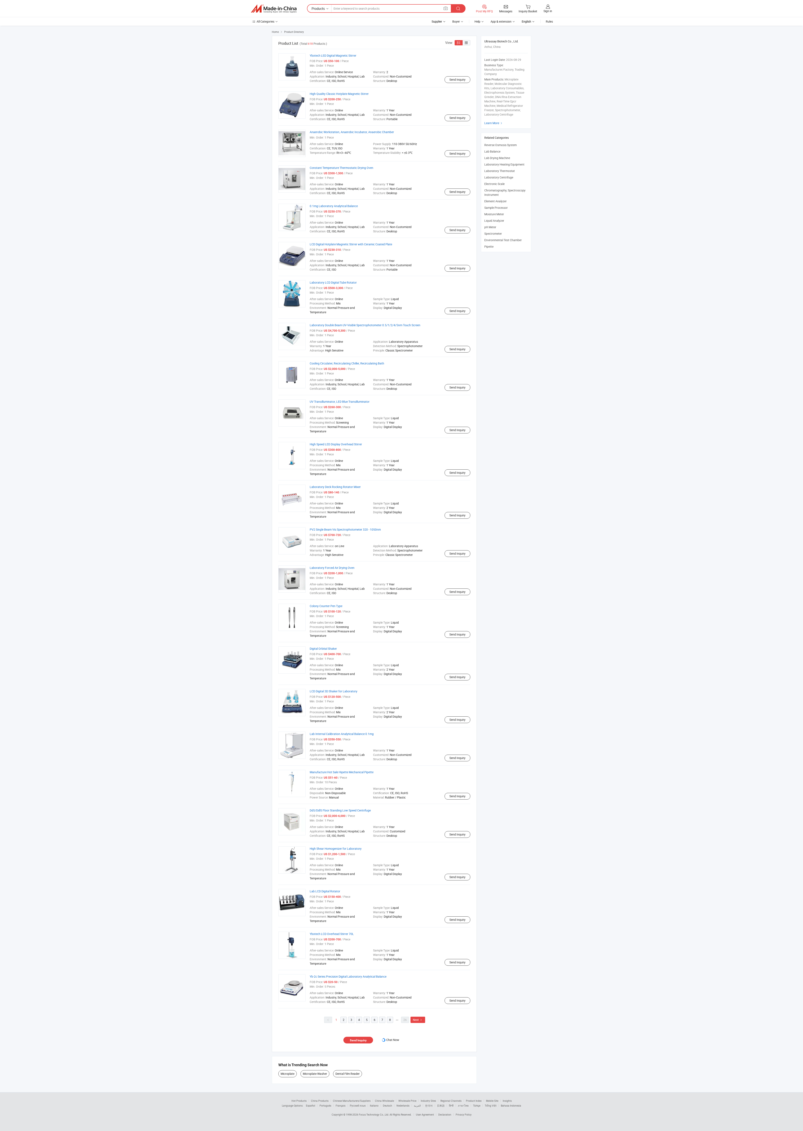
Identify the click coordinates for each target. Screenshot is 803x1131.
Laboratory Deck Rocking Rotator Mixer (335, 487)
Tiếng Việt (490, 1105)
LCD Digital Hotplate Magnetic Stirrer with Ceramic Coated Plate (351, 244)
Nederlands (402, 1105)
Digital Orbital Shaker (323, 649)
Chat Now (392, 1040)
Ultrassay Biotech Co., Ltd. (501, 41)
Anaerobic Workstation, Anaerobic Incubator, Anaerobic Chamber (352, 132)
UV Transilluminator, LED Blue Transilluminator (340, 402)
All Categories (265, 21)
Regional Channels (451, 1100)
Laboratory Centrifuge (498, 177)
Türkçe (476, 1105)
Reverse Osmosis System (500, 145)
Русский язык (358, 1105)
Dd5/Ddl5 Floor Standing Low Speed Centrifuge (340, 810)
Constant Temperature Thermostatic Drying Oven (341, 168)
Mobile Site (492, 1100)
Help (477, 21)
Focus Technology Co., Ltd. (374, 1114)
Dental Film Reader (347, 1074)
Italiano (374, 1105)
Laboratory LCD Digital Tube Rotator (333, 282)
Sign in (547, 11)
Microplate (287, 1074)
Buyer (456, 21)
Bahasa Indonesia (511, 1105)
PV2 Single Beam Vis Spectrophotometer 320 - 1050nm (345, 529)
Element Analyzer (495, 201)
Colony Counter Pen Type (326, 606)
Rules (549, 21)
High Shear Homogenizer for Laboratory (336, 849)
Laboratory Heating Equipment (504, 164)
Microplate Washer (315, 1074)
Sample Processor (496, 208)
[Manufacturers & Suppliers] (274, 8)
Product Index (474, 1100)
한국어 (429, 1105)
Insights (507, 1100)
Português (325, 1105)
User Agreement (425, 1114)
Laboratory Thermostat (499, 171)
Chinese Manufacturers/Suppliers (352, 1100)
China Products (320, 1100)
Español (310, 1105)
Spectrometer (493, 234)
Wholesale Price (407, 1100)
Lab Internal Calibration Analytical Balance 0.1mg (342, 734)
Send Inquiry (457, 80)
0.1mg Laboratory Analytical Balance (334, 206)
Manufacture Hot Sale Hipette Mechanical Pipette (341, 772)
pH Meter (490, 227)
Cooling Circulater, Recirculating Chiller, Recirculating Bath (347, 363)
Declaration (444, 1114)
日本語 (441, 1105)
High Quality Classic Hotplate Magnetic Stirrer (339, 94)
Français (340, 1105)
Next (418, 1020)
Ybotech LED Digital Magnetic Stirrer (333, 55)
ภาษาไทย (463, 1105)
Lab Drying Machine (497, 158)
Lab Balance (492, 151)
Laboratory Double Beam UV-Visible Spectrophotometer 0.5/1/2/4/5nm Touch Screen (365, 325)
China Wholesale (384, 1100)
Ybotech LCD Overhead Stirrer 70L (332, 934)
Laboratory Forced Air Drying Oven (332, 568)
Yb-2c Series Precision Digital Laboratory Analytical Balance (348, 976)
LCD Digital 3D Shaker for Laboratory (333, 691)
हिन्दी (451, 1105)
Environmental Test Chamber (503, 240)
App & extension (501, 21)
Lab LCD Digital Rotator (325, 891)
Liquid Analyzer (494, 221)
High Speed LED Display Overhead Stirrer (336, 444)
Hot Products (299, 1100)
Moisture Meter (494, 214)
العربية (417, 1105)
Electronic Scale (494, 184)
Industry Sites (428, 1100)
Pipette (489, 246)
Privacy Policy (464, 1114)
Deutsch (387, 1105)
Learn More (493, 123)
